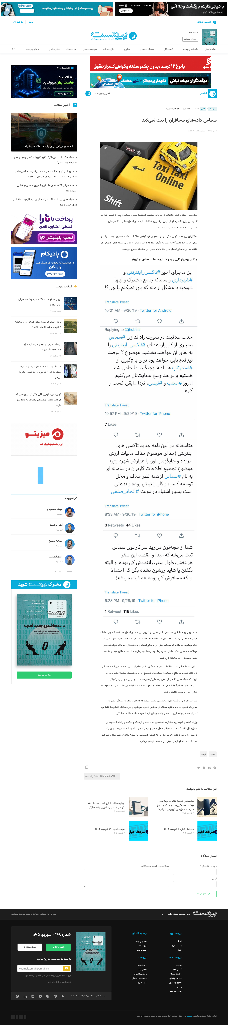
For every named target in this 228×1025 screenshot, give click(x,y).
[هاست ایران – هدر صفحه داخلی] (150, 80)
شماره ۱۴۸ (193, 32)
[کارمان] (44, 474)
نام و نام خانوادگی (209, 866)
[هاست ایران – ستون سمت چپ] (44, 81)
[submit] (66, 968)
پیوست (212, 108)
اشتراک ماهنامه (190, 39)
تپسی (203, 754)
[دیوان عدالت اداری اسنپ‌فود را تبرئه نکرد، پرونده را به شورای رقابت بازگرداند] (138, 816)
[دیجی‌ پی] (171, 9)
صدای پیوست (141, 941)
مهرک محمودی (55, 509)
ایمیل (214, 878)
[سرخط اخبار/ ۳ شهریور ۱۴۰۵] (138, 840)
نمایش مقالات (30, 947)
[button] (13, 49)
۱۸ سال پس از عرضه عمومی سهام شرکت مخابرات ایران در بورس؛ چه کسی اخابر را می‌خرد (40, 372)
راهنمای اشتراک (204, 22)
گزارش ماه (177, 969)
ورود (31, 22)
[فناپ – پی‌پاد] (44, 263)
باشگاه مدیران (176, 974)
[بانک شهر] (150, 63)
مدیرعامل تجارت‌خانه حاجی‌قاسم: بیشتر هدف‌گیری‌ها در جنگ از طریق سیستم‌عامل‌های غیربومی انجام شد (175, 805)
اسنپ (212, 754)
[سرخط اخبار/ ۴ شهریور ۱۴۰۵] (207, 840)
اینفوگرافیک (142, 950)
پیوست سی (142, 945)
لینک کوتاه (94, 776)
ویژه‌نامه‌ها (142, 965)
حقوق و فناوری (175, 982)
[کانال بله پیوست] (57, 9)
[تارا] (44, 227)
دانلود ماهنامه (58, 947)
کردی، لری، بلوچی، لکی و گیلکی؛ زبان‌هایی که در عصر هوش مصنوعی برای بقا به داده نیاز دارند (38, 399)
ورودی (179, 965)
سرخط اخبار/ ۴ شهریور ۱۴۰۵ (179, 829)
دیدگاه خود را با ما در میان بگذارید (155, 866)
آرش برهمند (56, 525)
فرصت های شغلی (139, 978)
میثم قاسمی (56, 557)
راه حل (179, 987)
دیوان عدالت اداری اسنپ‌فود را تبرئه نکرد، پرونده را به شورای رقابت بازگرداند (105, 805)
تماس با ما (142, 969)
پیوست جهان (176, 991)
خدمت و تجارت (175, 978)
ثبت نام (17, 22)
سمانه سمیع (56, 541)
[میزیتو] (44, 439)
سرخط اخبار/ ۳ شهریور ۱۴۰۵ (110, 829)
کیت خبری (142, 982)
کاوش (179, 950)
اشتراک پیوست (44, 675)
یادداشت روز (176, 945)
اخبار (203, 93)
